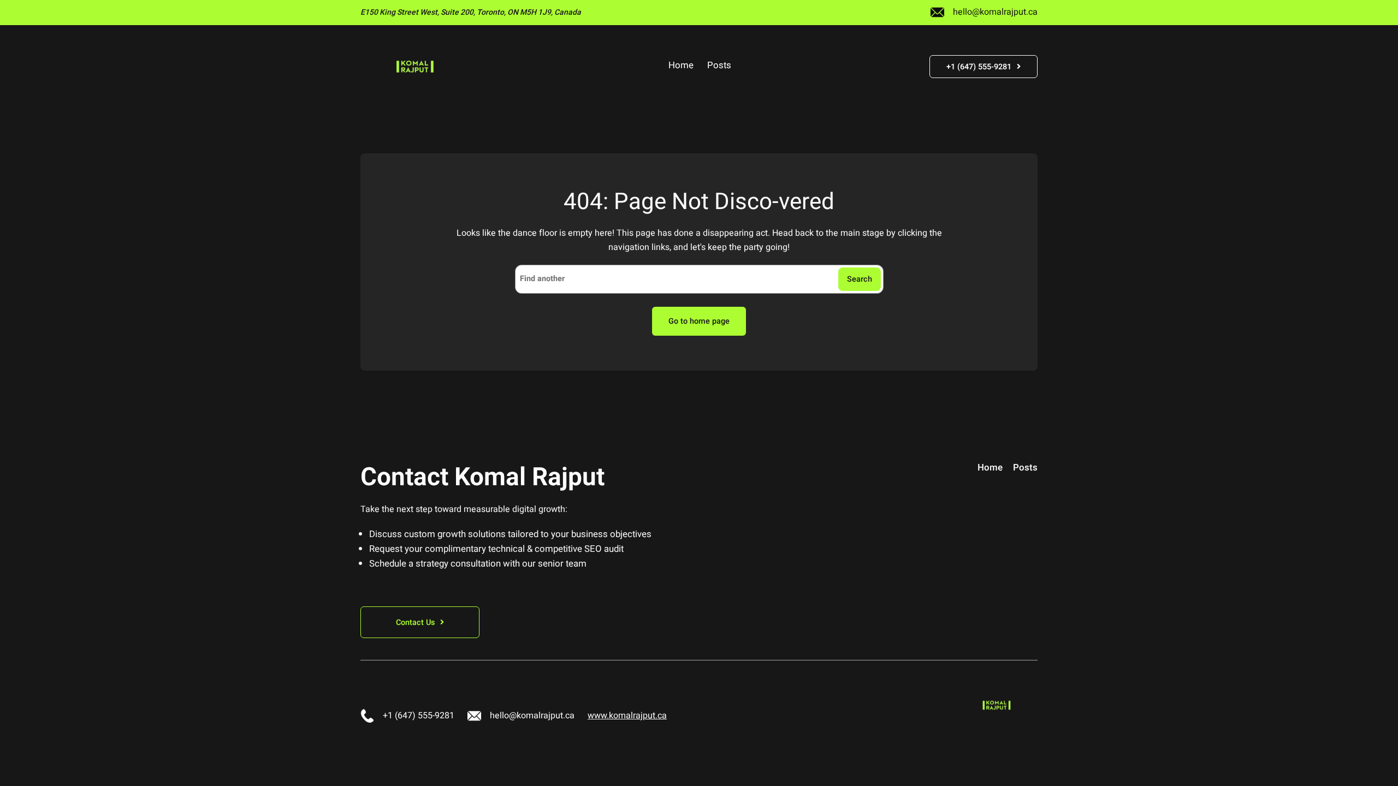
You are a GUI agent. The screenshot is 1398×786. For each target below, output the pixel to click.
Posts (719, 66)
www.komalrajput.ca (627, 715)
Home (681, 66)
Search (859, 279)
